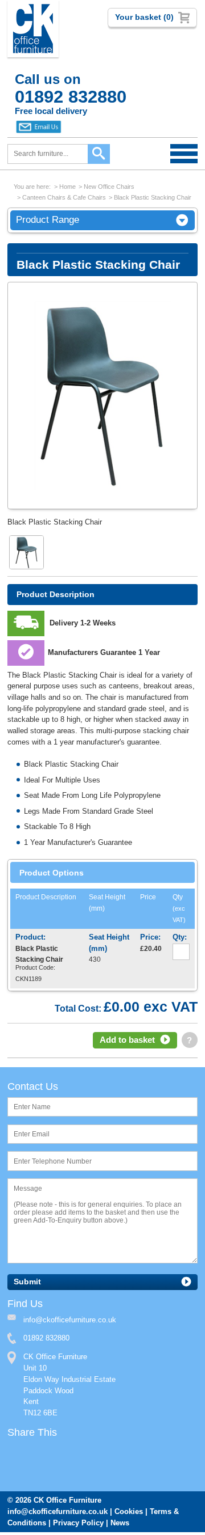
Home (67, 186)
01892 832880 (46, 1340)
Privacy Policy (78, 1525)
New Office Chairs (109, 186)
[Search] (99, 154)
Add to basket (127, 1041)
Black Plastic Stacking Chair (152, 197)
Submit (27, 1283)
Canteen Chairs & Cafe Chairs (64, 197)
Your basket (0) (144, 17)
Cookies (128, 1514)
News (119, 1525)
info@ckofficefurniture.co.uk (57, 1514)
